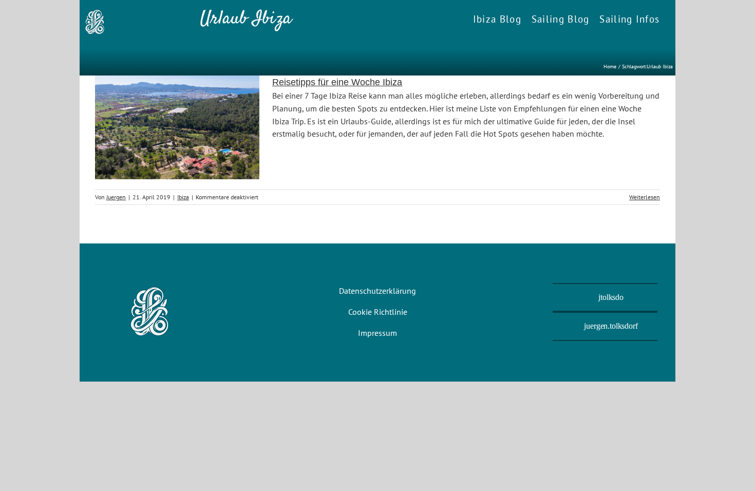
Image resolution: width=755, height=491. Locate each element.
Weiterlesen (644, 197)
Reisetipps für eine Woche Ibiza (337, 82)
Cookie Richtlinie (377, 312)
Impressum (377, 333)
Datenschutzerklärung (377, 291)
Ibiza (183, 197)
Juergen (116, 197)
